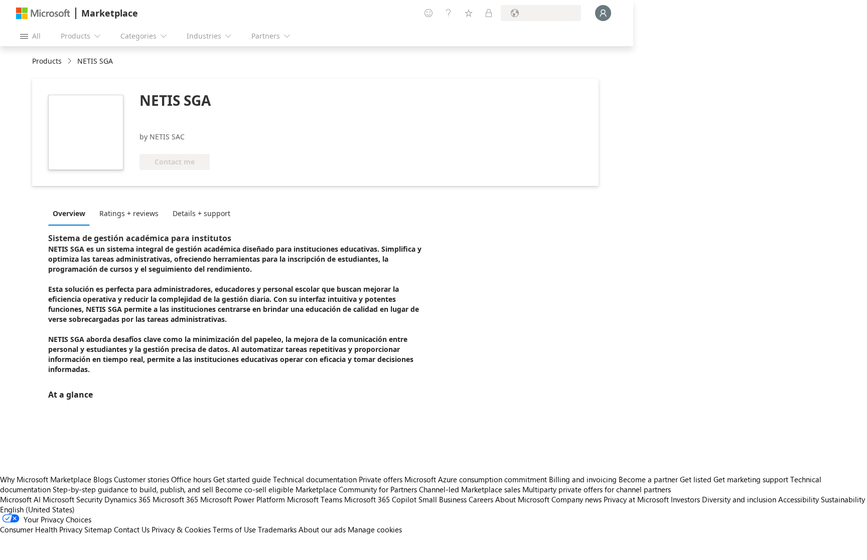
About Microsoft (522, 499)
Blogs (102, 479)
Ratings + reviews (129, 213)
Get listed (695, 479)
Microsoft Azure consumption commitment (476, 479)
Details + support (201, 213)
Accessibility (798, 499)
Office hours (191, 479)
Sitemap (98, 529)
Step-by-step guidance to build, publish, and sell (133, 489)
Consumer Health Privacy (41, 529)
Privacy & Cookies (181, 529)
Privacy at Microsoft (636, 499)
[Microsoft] (43, 13)
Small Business (442, 499)
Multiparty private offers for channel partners (596, 489)
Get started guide (242, 479)
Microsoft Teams (314, 499)
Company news (576, 499)
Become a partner (648, 479)
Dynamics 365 (127, 499)
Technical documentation (315, 479)
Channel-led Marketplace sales (469, 489)
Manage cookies (375, 529)
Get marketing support (750, 479)
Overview (69, 213)
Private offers (380, 479)
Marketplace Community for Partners (356, 489)
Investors (685, 499)
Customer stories (141, 479)
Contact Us (132, 529)
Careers (481, 499)
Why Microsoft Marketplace (45, 479)
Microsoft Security (72, 499)
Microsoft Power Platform (242, 499)
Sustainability (843, 499)
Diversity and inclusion (739, 499)
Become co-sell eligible (254, 489)
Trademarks (277, 529)
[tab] (71, 213)
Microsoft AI (20, 499)
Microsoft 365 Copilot (380, 499)
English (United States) (37, 509)
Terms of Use (234, 529)
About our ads (322, 529)
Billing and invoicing (583, 479)
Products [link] (47, 61)
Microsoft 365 (175, 499)
